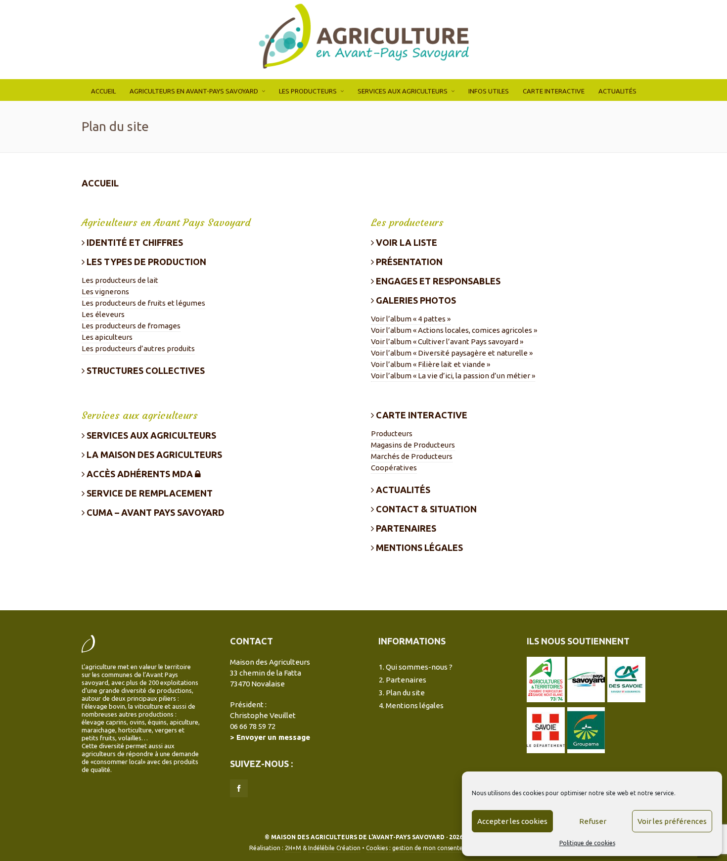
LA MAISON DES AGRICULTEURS (153, 454)
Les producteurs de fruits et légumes (143, 303)
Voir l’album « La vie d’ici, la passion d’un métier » (453, 375)
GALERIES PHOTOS (415, 300)
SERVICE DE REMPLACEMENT (149, 493)
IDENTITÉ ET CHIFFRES (134, 242)
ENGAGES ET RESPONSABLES (437, 281)
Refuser (592, 821)
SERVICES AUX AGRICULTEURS (150, 435)
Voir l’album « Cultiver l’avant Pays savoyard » (447, 341)
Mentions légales (415, 705)
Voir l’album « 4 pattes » (411, 319)
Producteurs (391, 433)
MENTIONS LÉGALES (418, 547)
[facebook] (239, 788)
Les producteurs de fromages (131, 325)
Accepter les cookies (512, 821)
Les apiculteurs (107, 337)
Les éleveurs (103, 314)
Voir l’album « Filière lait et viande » (430, 364)
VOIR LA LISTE (405, 242)
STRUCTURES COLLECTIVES (145, 370)
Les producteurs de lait (120, 280)
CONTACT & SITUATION (425, 509)
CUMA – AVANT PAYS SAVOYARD (155, 512)
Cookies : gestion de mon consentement (422, 848)
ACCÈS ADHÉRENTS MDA (140, 474)
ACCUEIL (100, 183)
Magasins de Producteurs (413, 445)
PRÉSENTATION (408, 262)
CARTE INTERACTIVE (420, 415)
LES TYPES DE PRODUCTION (145, 262)
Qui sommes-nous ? (419, 667)
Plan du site (405, 692)
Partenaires (406, 680)
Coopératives (394, 467)
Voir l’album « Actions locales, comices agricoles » (454, 330)
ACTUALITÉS (402, 490)
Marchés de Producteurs (412, 456)
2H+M (293, 848)
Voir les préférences (672, 821)
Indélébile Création (334, 848)
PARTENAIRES (405, 528)
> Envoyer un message (270, 737)
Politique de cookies (587, 843)
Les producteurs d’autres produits (138, 348)
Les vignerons (105, 291)
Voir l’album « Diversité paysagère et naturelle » (452, 353)
